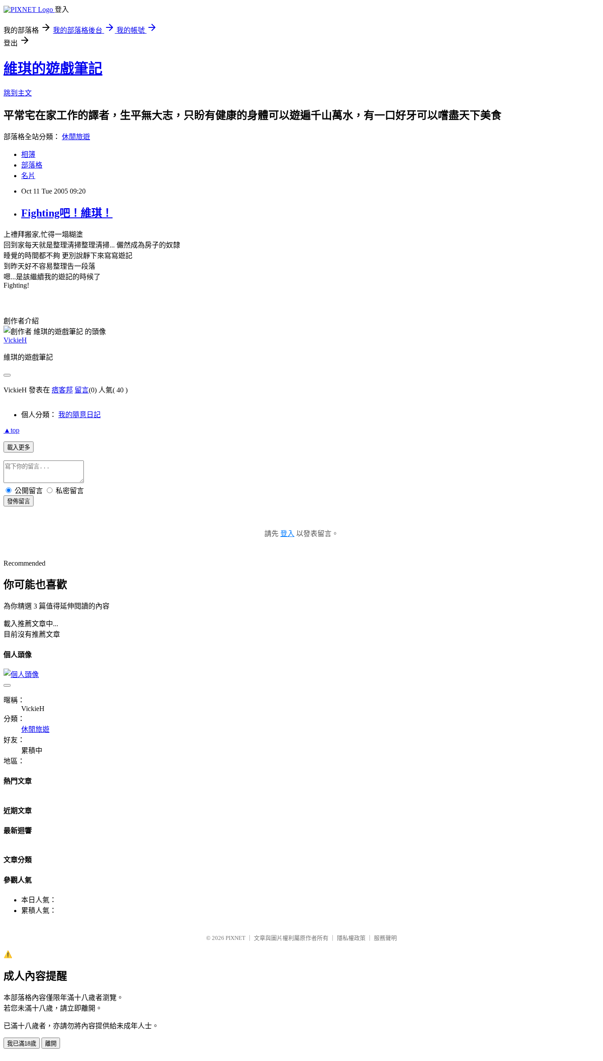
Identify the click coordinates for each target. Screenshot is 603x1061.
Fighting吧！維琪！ (67, 213)
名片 (28, 175)
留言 (82, 390)
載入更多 (18, 447)
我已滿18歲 (21, 1043)
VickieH (15, 340)
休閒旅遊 (76, 137)
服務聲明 (385, 938)
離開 (51, 1043)
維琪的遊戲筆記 (53, 68)
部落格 (31, 165)
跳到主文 (18, 93)
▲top (11, 430)
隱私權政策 (351, 938)
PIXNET (235, 938)
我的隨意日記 (79, 414)
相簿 (28, 154)
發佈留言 (18, 501)
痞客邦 (62, 390)
